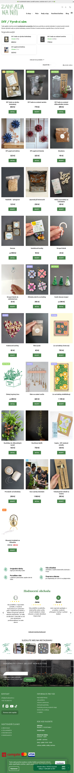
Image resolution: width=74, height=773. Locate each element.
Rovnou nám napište (10, 712)
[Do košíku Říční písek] (37, 355)
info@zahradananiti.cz (7, 698)
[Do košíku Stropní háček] (61, 258)
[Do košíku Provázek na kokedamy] (12, 501)
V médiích (40, 712)
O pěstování (5, 728)
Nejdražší (28, 65)
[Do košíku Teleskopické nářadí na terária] (61, 501)
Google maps (41, 730)
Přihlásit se (29, 679)
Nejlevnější (19, 65)
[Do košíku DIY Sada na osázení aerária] (37, 112)
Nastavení (14, 768)
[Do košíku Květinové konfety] (12, 355)
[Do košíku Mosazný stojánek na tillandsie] (12, 550)
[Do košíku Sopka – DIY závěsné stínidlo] (61, 452)
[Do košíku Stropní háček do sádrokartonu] (12, 306)
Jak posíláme (41, 700)
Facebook (3, 706)
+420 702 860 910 (6, 700)
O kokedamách (6, 735)
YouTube (11, 706)
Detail (12, 112)
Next (70, 613)
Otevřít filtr (46, 65)
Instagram (7, 706)
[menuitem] (29, 13)
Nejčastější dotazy (42, 697)
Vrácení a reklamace (43, 702)
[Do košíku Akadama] (61, 160)
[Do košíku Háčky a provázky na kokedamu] (61, 209)
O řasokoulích (6, 733)
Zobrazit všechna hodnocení (37, 632)
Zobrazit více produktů (36, 60)
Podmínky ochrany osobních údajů (47, 707)
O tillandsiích (6, 730)
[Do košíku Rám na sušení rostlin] (37, 404)
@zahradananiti (16, 706)
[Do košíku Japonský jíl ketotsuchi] (37, 209)
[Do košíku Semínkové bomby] (37, 258)
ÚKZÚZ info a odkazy (43, 710)
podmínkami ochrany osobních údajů (12, 679)
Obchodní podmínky (43, 705)
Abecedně (37, 65)
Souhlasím (60, 763)
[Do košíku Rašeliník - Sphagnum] (12, 209)
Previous (3, 613)
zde (50, 764)
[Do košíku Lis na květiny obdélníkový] (61, 404)
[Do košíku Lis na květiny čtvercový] (61, 355)
